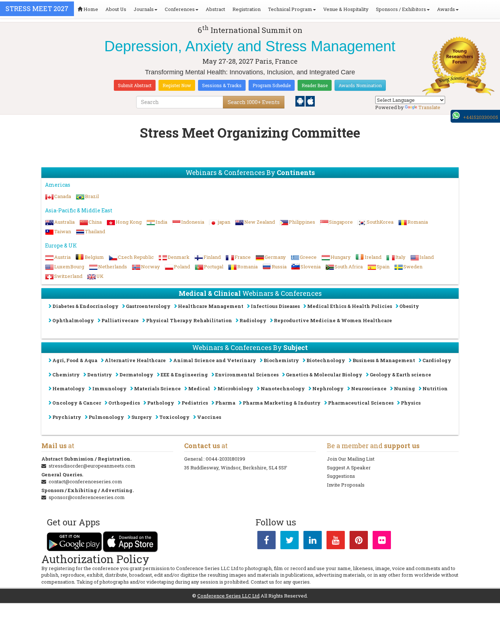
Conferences (180, 9)
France (243, 257)
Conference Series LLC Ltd (228, 595)
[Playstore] (300, 100)
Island (426, 257)
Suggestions (341, 476)
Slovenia (311, 266)
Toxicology (174, 417)
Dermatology (136, 374)
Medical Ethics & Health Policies (349, 306)
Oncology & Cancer (76, 402)
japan (224, 222)
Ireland (373, 257)
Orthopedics (124, 402)
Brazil (92, 196)
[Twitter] (289, 541)
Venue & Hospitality (346, 9)
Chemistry (66, 374)
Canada (62, 196)
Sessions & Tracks (222, 85)
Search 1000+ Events (254, 101)
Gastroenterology (148, 306)
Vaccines (209, 417)
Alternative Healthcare (135, 360)
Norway (150, 266)
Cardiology (436, 360)
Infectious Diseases (275, 306)
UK (100, 276)
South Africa (349, 266)
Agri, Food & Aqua (74, 360)
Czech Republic (136, 257)
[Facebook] (266, 541)
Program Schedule (272, 85)
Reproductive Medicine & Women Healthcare (333, 320)
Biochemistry (281, 360)
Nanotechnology (283, 388)
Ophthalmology (73, 320)
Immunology (109, 388)
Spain (383, 266)
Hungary (341, 257)
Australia (64, 222)
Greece (308, 257)
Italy (400, 257)
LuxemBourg (69, 266)
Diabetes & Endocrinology (85, 306)
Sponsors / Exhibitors (401, 9)
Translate (429, 107)
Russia (279, 266)
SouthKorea (380, 222)
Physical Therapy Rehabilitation (189, 320)
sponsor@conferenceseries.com (87, 497)
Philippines (302, 222)
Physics (411, 402)
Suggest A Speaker (349, 467)
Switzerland (68, 276)
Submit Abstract (135, 85)
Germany (275, 257)
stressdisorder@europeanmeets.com (92, 465)
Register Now (177, 85)
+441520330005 (480, 117)
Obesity (409, 306)
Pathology (160, 402)
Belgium (94, 257)
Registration (246, 9)
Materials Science (157, 388)
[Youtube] (336, 541)
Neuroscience (369, 388)
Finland (212, 257)
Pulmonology (106, 417)
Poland (182, 266)
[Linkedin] (312, 541)
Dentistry (99, 374)
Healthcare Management (210, 306)
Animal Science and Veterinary (214, 360)
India (161, 222)
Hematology (68, 388)
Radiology (252, 320)
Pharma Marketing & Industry (282, 402)
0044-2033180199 (225, 458)
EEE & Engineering (184, 374)
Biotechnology (325, 360)
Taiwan (62, 231)
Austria (62, 257)
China (95, 222)
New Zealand (259, 222)
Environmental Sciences (247, 374)
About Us (115, 9)
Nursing (404, 388)
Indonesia (192, 222)
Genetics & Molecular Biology (324, 374)
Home (90, 9)
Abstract (215, 9)
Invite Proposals (346, 484)
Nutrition (435, 388)
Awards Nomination (360, 85)
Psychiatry (66, 417)
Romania (417, 222)
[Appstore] (310, 100)
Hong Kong (129, 222)
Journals (144, 9)
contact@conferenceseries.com (85, 481)
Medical (199, 388)
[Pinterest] (359, 541)
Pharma (225, 402)
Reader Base (315, 85)
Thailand (95, 231)
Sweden (412, 266)
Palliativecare (120, 320)
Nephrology (328, 388)
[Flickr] (382, 541)
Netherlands (112, 266)
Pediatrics (195, 402)
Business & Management (383, 360)
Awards (446, 9)
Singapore (341, 222)
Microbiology (235, 388)
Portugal (213, 266)
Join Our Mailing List (350, 458)
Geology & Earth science (400, 374)
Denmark (179, 257)
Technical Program (290, 9)
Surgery (141, 417)
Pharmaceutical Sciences (360, 402)
